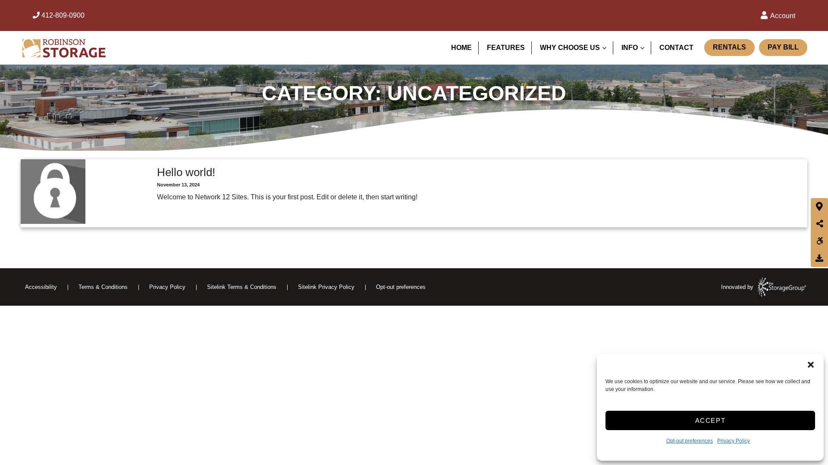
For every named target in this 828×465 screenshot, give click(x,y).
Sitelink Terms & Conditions (241, 287)
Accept (710, 420)
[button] (810, 364)
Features (506, 47)
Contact (676, 47)
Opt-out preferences (689, 441)
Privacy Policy (733, 441)
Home (461, 47)
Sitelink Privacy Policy (326, 287)
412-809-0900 (62, 15)
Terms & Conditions (103, 287)
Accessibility (41, 287)
